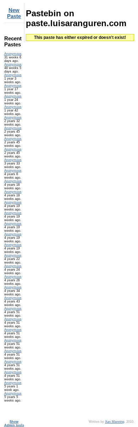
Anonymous (13, 54)
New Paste (14, 13)
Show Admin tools (14, 423)
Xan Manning (114, 421)
